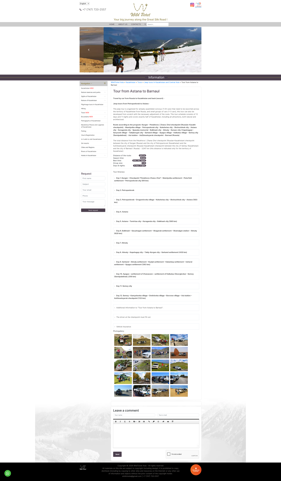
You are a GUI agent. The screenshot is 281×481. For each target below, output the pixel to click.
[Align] (135, 421)
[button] (89, 49)
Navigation (86, 83)
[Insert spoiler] (173, 421)
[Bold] (116, 421)
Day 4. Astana (122, 212)
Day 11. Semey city (124, 286)
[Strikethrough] (129, 421)
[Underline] (125, 421)
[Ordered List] (139, 421)
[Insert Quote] (168, 421)
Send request (93, 210)
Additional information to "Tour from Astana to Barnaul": (139, 308)
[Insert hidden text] (163, 421)
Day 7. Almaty (122, 243)
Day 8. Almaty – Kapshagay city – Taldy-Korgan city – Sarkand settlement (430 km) (151, 252)
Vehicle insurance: (123, 327)
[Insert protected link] (154, 421)
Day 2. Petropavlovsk (125, 190)
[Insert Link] (149, 421)
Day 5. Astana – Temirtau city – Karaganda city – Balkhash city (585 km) (146, 221)
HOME (111, 24)
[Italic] (120, 421)
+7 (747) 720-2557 (94, 9)
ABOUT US (122, 24)
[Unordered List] (144, 421)
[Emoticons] (158, 421)
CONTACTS (136, 24)
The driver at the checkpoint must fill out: (133, 317)
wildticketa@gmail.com (131, 476)
